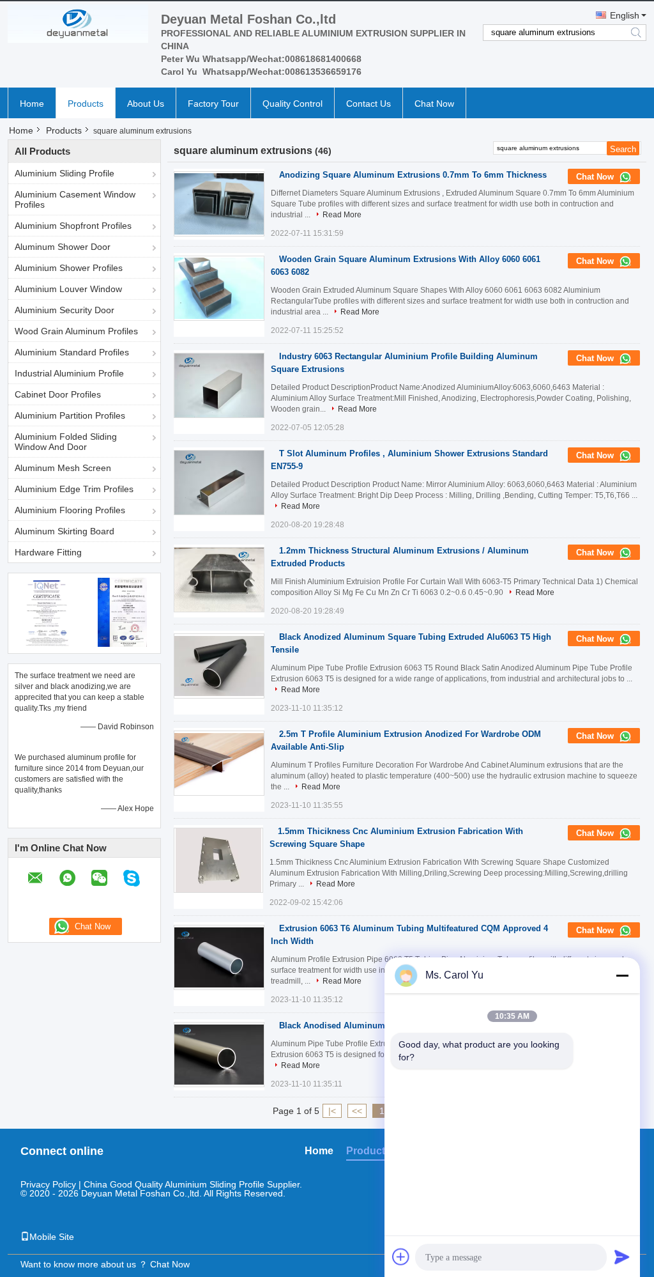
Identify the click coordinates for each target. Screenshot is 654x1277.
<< (357, 1111)
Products (85, 103)
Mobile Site (51, 1237)
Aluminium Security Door (64, 310)
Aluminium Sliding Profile (64, 173)
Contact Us (368, 103)
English (624, 15)
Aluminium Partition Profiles (70, 415)
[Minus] (622, 975)
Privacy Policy (48, 1184)
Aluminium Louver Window (68, 289)
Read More (342, 214)
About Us (145, 103)
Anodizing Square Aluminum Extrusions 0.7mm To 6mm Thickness (413, 175)
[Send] (622, 1256)
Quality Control (292, 103)
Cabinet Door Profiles (58, 394)
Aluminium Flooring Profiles (70, 510)
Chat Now (434, 103)
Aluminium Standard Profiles (72, 352)
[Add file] (401, 1256)
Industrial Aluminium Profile (69, 373)
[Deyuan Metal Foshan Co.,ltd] (78, 23)
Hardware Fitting (48, 552)
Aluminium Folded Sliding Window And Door (66, 441)
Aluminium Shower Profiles (69, 268)
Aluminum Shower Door (62, 247)
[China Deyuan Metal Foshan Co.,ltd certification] (46, 612)
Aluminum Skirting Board (64, 531)
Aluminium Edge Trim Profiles (74, 489)
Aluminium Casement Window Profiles (75, 199)
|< (332, 1111)
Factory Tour (213, 103)
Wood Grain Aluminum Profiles (76, 331)
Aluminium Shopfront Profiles (73, 226)
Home (32, 103)
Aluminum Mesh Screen (63, 468)
